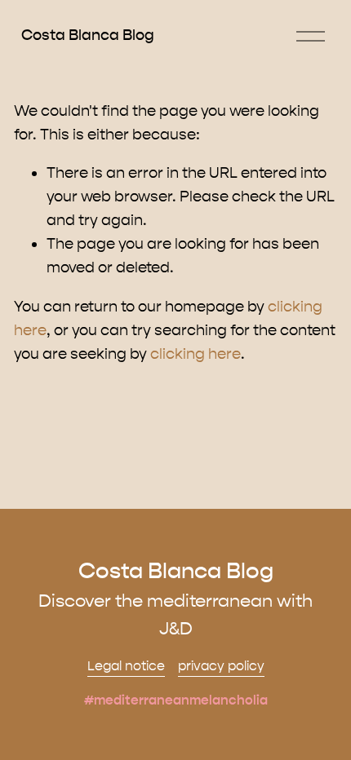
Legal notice (126, 666)
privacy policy (221, 666)
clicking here (195, 354)
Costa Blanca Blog (87, 35)
